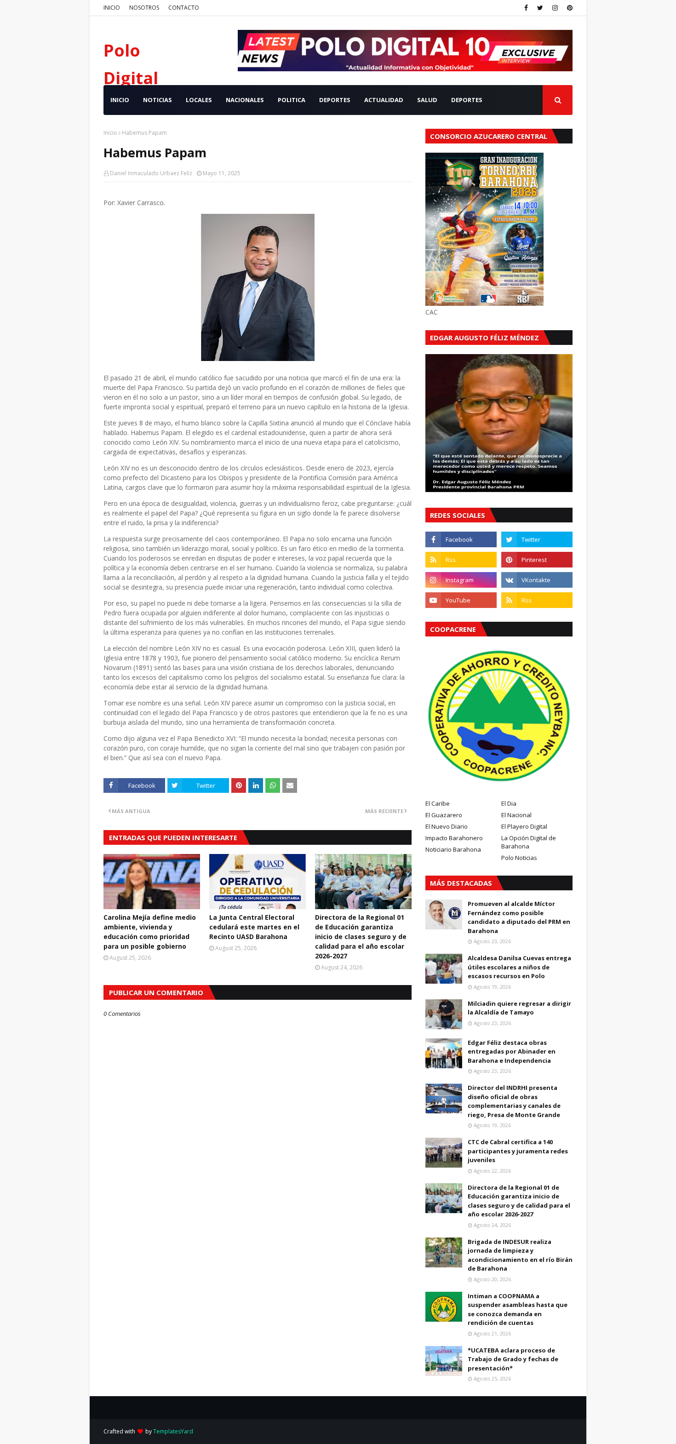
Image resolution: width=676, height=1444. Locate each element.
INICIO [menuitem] (119, 100)
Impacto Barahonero (454, 838)
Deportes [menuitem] (466, 100)
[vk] (537, 580)
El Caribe (437, 803)
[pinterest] (569, 8)
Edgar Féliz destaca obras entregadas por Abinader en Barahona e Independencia (512, 1051)
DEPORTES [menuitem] (334, 100)
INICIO (111, 7)
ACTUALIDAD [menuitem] (383, 100)
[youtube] (461, 600)
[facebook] (526, 8)
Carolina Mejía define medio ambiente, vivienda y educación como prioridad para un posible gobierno (149, 932)
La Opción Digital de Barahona (528, 842)
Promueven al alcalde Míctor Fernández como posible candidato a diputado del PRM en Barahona (519, 917)
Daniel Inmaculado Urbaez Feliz (151, 173)
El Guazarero (443, 815)
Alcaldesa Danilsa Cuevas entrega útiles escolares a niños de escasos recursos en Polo (519, 967)
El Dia (508, 803)
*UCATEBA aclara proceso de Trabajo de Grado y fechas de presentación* (513, 1359)
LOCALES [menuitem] (199, 100)
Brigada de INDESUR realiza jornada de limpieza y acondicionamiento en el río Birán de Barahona (520, 1255)
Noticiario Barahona (453, 849)
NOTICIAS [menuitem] (157, 100)
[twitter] (540, 8)
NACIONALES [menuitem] (245, 100)
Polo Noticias (519, 858)
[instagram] (555, 8)
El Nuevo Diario (446, 826)
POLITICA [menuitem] (291, 100)
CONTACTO (183, 7)
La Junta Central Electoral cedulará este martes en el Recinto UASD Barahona (254, 927)
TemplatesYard (173, 1431)
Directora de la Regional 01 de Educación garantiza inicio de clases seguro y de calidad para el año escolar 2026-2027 (361, 936)
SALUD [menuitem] (427, 100)
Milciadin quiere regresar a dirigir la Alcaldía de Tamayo (519, 1008)
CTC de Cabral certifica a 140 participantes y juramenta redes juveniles (518, 1151)
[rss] (461, 559)
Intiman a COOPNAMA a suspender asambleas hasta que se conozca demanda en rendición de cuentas (517, 1309)
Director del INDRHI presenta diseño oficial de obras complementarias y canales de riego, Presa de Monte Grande (514, 1101)
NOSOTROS (144, 7)
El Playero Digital (524, 826)
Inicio (110, 133)
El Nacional (516, 815)
